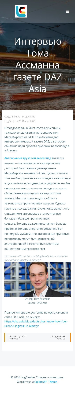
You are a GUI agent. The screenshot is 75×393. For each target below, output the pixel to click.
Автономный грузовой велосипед (27, 158)
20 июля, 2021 (27, 121)
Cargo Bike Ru (12, 116)
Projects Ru (28, 116)
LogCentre (10, 121)
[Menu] (68, 11)
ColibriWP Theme (45, 382)
